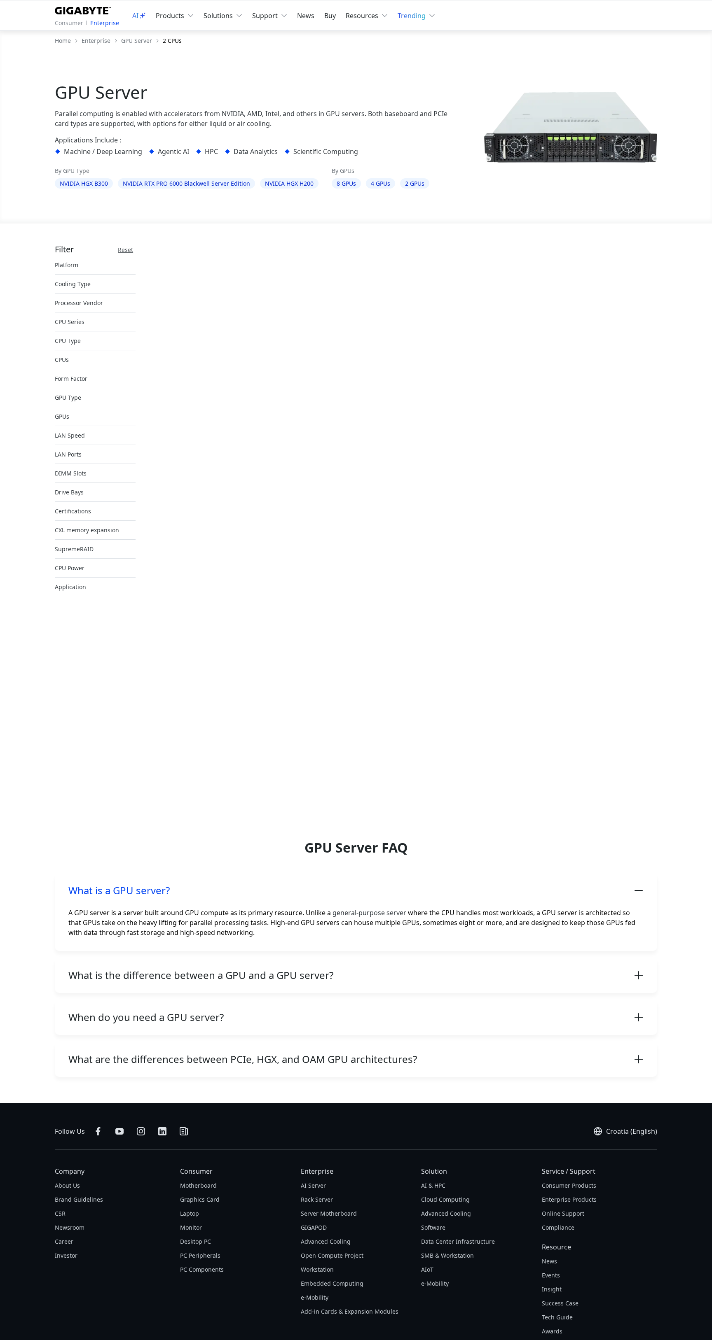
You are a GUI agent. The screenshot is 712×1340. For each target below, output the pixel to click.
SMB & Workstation (447, 1255)
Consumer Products (569, 1185)
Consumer (69, 23)
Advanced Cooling (326, 1241)
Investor (66, 1255)
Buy (330, 15)
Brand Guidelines (79, 1199)
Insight (552, 1289)
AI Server (313, 1185)
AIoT (427, 1269)
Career (64, 1241)
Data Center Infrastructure (458, 1241)
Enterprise (104, 23)
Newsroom (69, 1227)
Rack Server (317, 1199)
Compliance (558, 1227)
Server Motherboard (329, 1213)
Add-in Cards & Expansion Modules (349, 1311)
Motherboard (198, 1185)
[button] (356, 890)
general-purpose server (369, 912)
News (305, 15)
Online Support (563, 1213)
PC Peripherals (200, 1255)
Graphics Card (200, 1199)
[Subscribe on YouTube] (119, 1131)
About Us (67, 1185)
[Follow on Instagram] (141, 1131)
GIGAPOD (314, 1227)
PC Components (202, 1269)
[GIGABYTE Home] (85, 9)
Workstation (317, 1269)
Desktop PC (195, 1241)
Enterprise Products (569, 1199)
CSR (60, 1213)
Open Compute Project (332, 1255)
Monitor (191, 1227)
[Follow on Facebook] (98, 1131)
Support (265, 15)
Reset (125, 250)
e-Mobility (314, 1297)
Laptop (189, 1213)
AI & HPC (433, 1185)
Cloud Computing (445, 1199)
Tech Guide (557, 1317)
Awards (552, 1331)
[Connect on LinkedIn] (162, 1131)
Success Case (560, 1303)
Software (433, 1227)
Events (551, 1275)
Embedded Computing (332, 1283)
